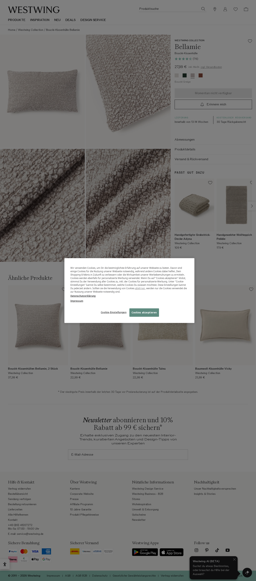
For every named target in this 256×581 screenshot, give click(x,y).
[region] (129, 290)
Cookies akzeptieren (144, 312)
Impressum (76, 300)
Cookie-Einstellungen (113, 312)
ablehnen (140, 288)
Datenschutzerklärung (83, 295)
